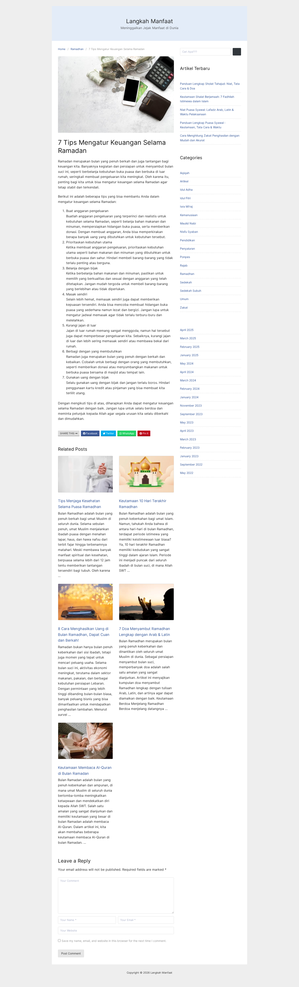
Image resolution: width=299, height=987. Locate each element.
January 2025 (189, 355)
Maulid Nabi (188, 223)
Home (61, 49)
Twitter (109, 433)
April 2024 (187, 372)
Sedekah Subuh (190, 290)
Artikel (184, 181)
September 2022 (191, 464)
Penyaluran (187, 248)
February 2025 (190, 346)
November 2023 (191, 405)
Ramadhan (77, 49)
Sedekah (186, 282)
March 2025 (188, 338)
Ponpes (185, 257)
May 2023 (186, 422)
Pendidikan (187, 240)
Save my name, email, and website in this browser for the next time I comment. (114, 940)
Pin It (145, 433)
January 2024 (189, 397)
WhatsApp (128, 433)
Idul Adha (186, 189)
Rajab (184, 265)
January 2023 (189, 456)
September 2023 (191, 414)
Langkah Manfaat (149, 21)
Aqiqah (184, 173)
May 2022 (186, 472)
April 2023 (187, 430)
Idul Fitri (185, 198)
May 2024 (186, 363)
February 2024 (190, 388)
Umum (184, 299)
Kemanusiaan (189, 215)
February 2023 (190, 447)
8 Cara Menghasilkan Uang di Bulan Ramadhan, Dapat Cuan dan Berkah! (83, 635)
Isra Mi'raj (186, 206)
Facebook (91, 433)
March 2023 (188, 439)
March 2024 (188, 380)
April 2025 (187, 330)
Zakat (184, 307)
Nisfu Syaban (189, 231)
